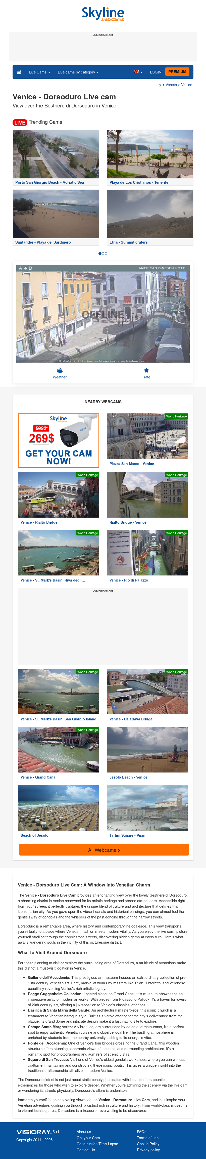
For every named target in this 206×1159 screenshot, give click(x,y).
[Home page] (19, 71)
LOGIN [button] (156, 71)
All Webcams (103, 849)
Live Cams (38, 71)
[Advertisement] (102, 49)
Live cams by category (77, 71)
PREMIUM (177, 71)
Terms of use (148, 1137)
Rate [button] (146, 376)
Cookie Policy (148, 1143)
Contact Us (86, 1149)
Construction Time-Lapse (97, 1143)
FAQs (141, 1131)
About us (84, 1131)
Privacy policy (148, 1149)
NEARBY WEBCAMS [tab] (103, 401)
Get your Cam (88, 1137)
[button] (138, 71)
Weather (60, 376)
